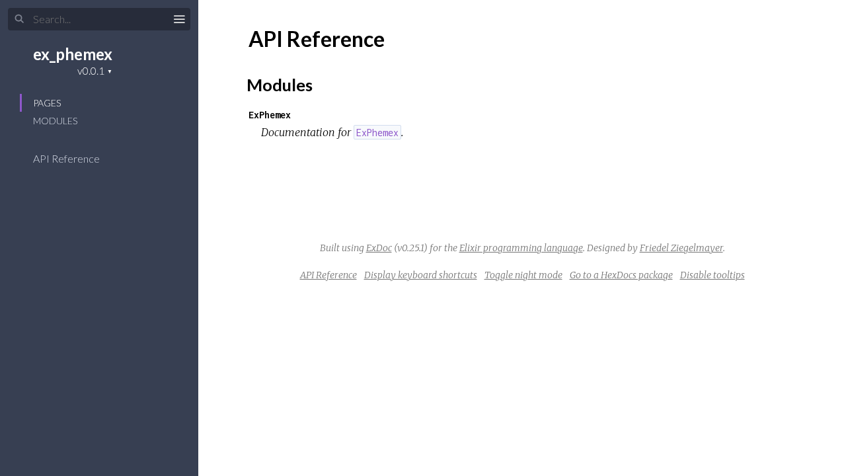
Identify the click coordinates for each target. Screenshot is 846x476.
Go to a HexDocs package (621, 275)
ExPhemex (270, 114)
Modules (55, 120)
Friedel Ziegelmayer (681, 248)
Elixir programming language (521, 248)
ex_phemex (72, 53)
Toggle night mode (523, 275)
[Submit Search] (19, 19)
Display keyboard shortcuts (420, 275)
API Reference (67, 158)
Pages (47, 102)
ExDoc (379, 248)
